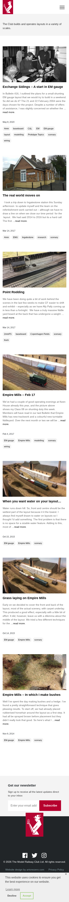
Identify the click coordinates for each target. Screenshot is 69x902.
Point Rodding (13, 292)
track (6, 340)
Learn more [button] (13, 889)
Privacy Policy (56, 869)
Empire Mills (24, 440)
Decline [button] (11, 895)
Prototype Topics (36, 134)
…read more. (19, 220)
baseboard (18, 128)
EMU (15, 237)
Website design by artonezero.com (24, 869)
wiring (7, 140)
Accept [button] (27, 895)
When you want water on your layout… (32, 501)
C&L (30, 128)
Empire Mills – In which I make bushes (32, 695)
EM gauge (49, 128)
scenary (52, 134)
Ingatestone (27, 237)
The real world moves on (21, 195)
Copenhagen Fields (40, 334)
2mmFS (8, 334)
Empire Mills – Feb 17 (19, 395)
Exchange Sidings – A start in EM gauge (33, 87)
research (42, 237)
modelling (19, 134)
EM (37, 128)
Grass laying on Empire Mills (24, 598)
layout (7, 134)
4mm (6, 128)
